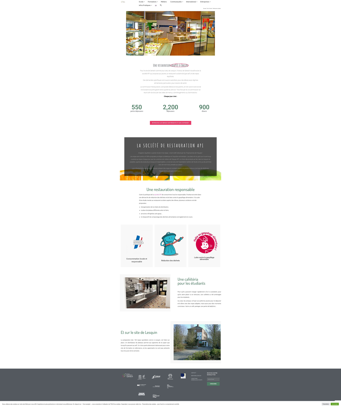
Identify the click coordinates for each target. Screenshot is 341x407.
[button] (170, 123)
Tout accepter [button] (335, 404)
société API (158, 194)
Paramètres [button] (326, 404)
